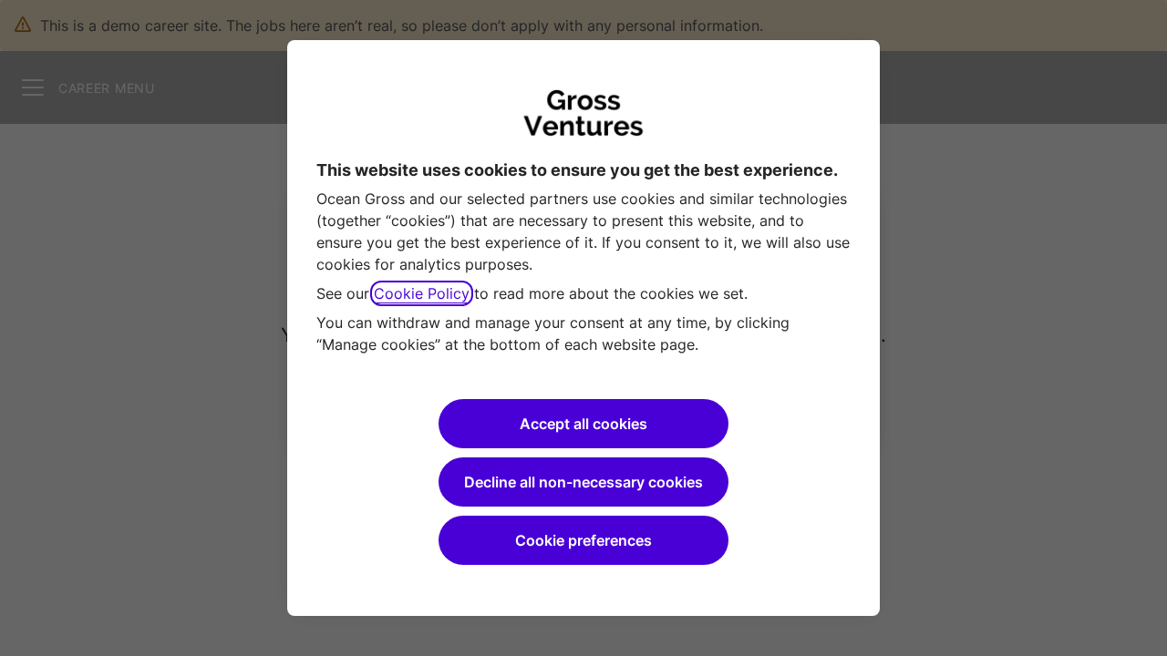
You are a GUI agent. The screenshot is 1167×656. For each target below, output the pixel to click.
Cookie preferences (583, 540)
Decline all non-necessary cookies (583, 482)
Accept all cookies (583, 424)
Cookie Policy (422, 293)
